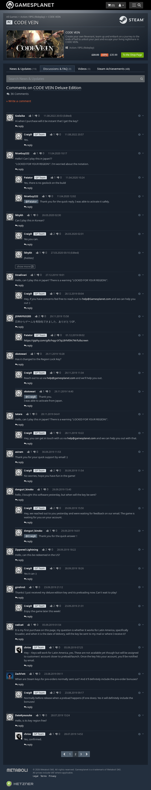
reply (20, 126)
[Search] (142, 78)
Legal (35, 775)
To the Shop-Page (132, 54)
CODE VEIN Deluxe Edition (57, 87)
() (113, 5)
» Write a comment (18, 101)
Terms (44, 775)
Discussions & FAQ (57, 69)
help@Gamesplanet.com (96, 299)
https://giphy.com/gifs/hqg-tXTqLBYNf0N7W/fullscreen (56, 340)
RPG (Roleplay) (37, 16)
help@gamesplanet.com (61, 378)
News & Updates (23, 69)
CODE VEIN (54, 16)
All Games (11, 16)
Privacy (52, 775)
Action (23, 16)
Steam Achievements (113, 69)
